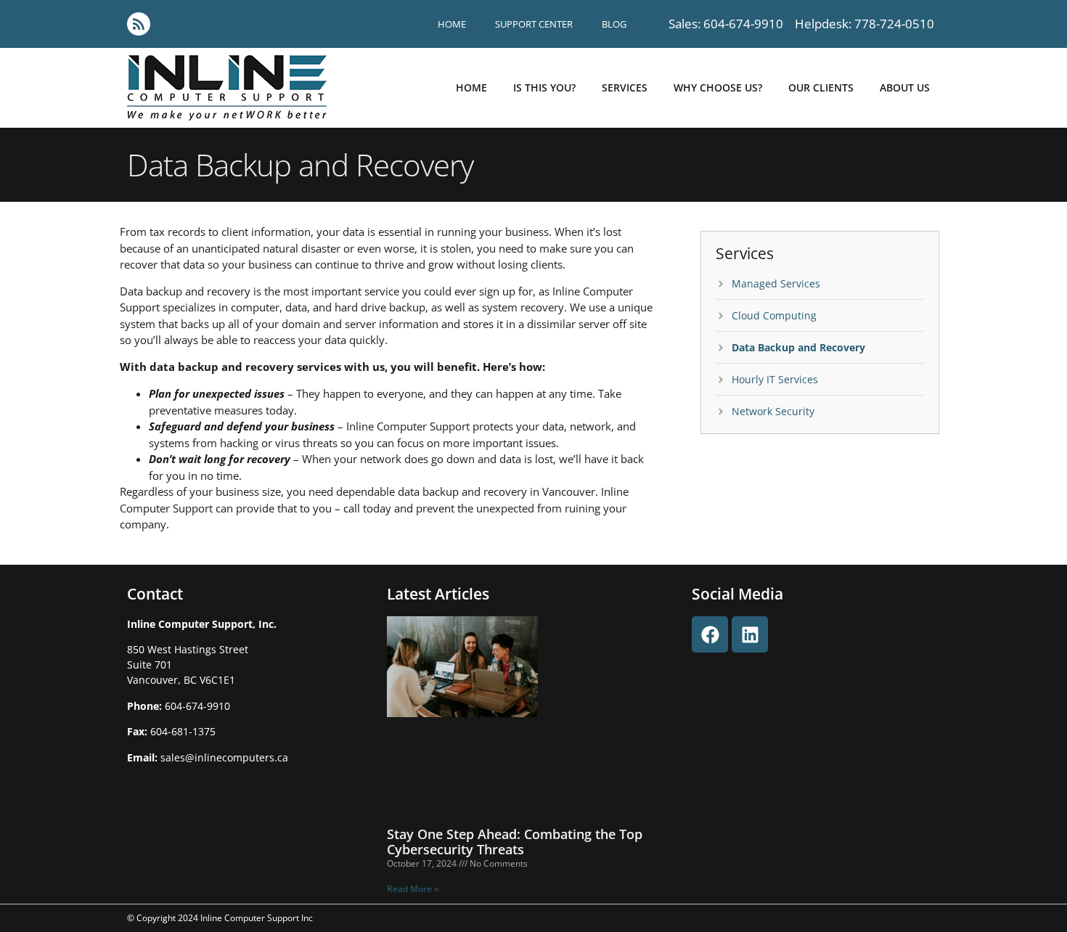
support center (534, 23)
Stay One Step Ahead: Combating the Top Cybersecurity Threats (514, 842)
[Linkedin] (750, 634)
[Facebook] (710, 634)
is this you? (544, 87)
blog (614, 23)
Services (624, 87)
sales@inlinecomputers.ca (224, 757)
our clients (821, 87)
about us (905, 87)
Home (452, 23)
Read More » (412, 889)
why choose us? (718, 87)
